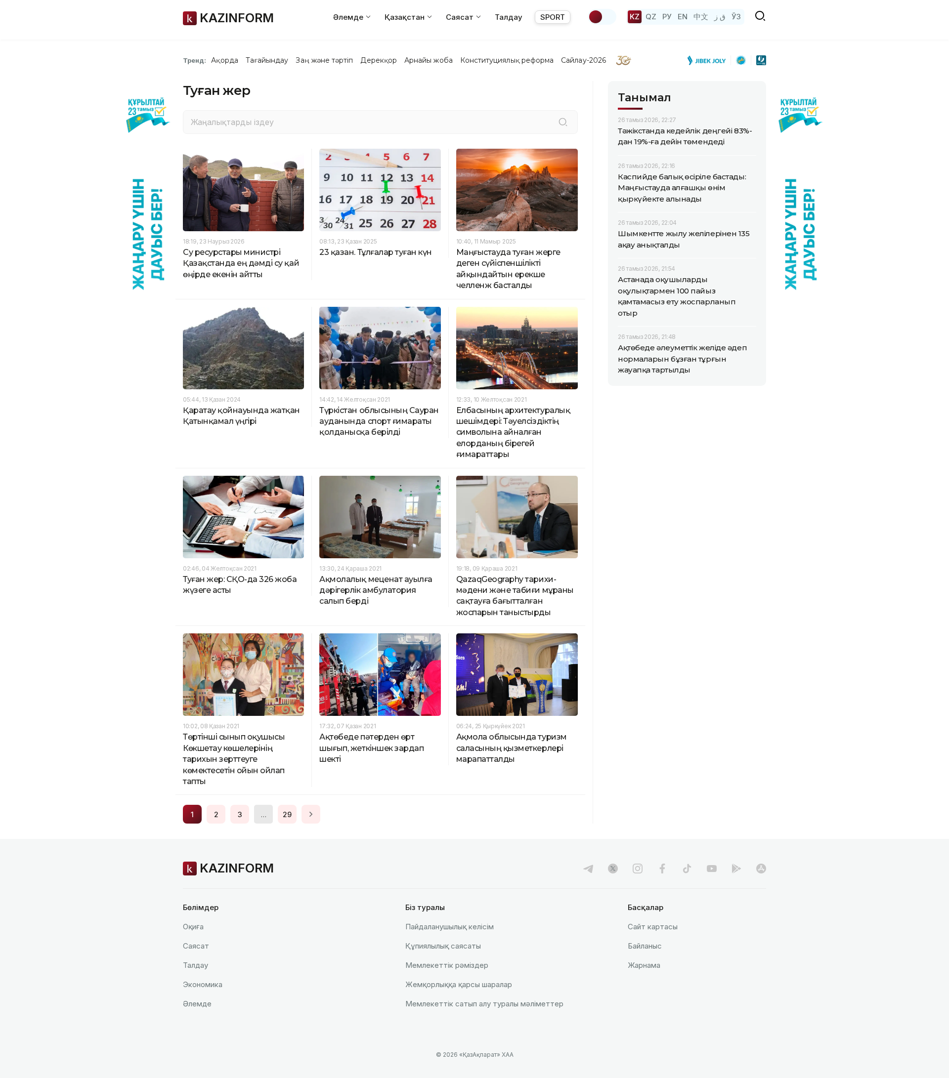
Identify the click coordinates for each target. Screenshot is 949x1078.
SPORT (552, 17)
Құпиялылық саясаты (443, 946)
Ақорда (224, 60)
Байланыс (645, 946)
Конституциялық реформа (507, 60)
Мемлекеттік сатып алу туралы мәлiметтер (484, 1003)
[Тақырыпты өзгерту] (602, 17)
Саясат (196, 946)
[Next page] (311, 814)
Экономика (202, 984)
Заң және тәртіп (324, 60)
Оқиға (193, 926)
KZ (635, 16)
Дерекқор (378, 60)
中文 (700, 16)
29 (287, 814)
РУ (667, 16)
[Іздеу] (563, 122)
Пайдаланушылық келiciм (449, 926)
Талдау (508, 17)
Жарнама (644, 965)
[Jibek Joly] (709, 60)
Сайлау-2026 (583, 60)
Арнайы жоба (428, 60)
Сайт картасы (653, 926)
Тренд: (194, 60)
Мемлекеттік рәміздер (446, 965)
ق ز (720, 16)
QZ (651, 16)
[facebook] (662, 868)
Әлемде (197, 1003)
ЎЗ (736, 16)
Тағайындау (267, 60)
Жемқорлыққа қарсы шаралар (458, 984)
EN (683, 16)
